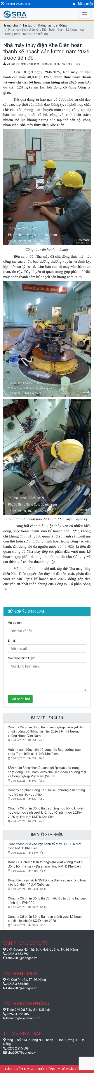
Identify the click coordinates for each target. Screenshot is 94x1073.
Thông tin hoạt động (52, 25)
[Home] (25, 14)
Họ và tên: (15, 623)
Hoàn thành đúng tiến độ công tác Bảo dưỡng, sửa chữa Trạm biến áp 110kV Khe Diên (44, 752)
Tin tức (28, 25)
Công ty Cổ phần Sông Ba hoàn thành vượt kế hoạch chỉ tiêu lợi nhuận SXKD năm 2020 (45, 919)
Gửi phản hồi (20, 699)
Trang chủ (10, 25)
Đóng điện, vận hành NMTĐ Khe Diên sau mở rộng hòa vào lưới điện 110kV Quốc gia (47, 882)
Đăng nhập (85, 4)
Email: (12, 640)
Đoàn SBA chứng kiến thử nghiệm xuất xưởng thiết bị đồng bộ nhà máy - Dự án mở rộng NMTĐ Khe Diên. (46, 864)
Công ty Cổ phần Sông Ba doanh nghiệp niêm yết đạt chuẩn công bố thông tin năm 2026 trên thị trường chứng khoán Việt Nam (46, 731)
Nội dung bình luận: (21, 658)
